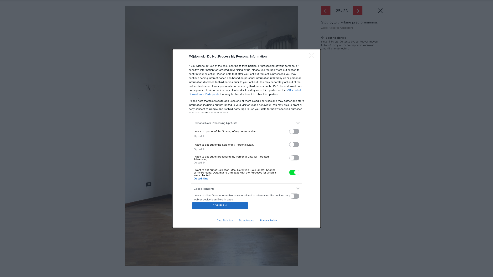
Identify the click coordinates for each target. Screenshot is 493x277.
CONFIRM (220, 205)
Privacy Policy (268, 220)
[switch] (294, 131)
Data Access (246, 220)
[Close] (313, 56)
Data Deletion (224, 220)
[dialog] (246, 138)
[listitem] (246, 123)
